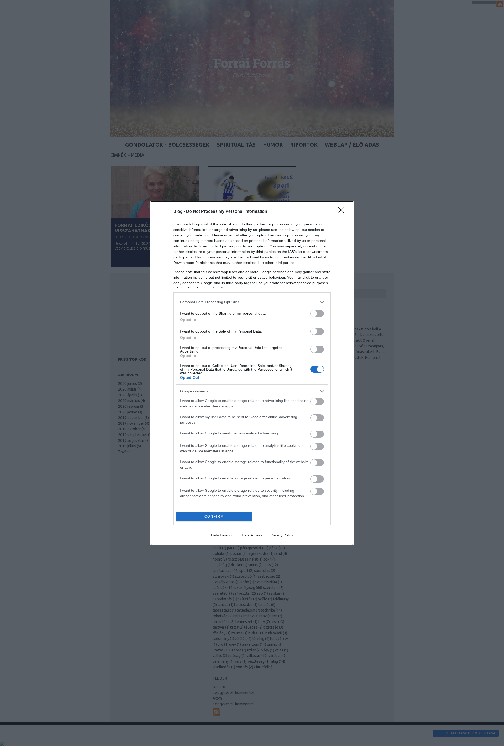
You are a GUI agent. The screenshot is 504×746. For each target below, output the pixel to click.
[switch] (317, 313)
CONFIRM (214, 517)
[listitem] (252, 302)
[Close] (343, 212)
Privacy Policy (281, 535)
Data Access (252, 535)
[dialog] (252, 373)
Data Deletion (222, 535)
